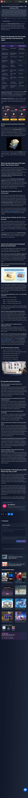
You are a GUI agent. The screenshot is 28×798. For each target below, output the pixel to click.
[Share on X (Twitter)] (5, 638)
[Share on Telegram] (9, 638)
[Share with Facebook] (9, 514)
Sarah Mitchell (11, 504)
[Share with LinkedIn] (12, 514)
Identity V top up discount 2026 (12, 211)
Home (2, 4)
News (5, 4)
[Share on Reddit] (13, 638)
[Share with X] (6, 514)
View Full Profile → (23, 509)
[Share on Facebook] (3, 638)
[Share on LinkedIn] (11, 638)
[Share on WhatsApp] (7, 638)
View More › (23, 107)
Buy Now (5, 119)
